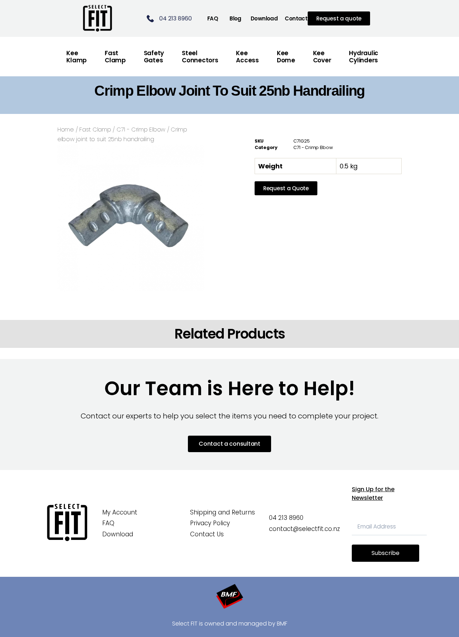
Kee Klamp (76, 56)
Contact (296, 18)
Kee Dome (286, 56)
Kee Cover (322, 56)
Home (65, 129)
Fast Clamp (95, 129)
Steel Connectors (200, 56)
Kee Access (247, 56)
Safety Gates (154, 56)
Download (264, 18)
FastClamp (115, 56)
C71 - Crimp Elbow (141, 129)
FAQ (212, 18)
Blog (235, 18)
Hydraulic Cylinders (363, 56)
